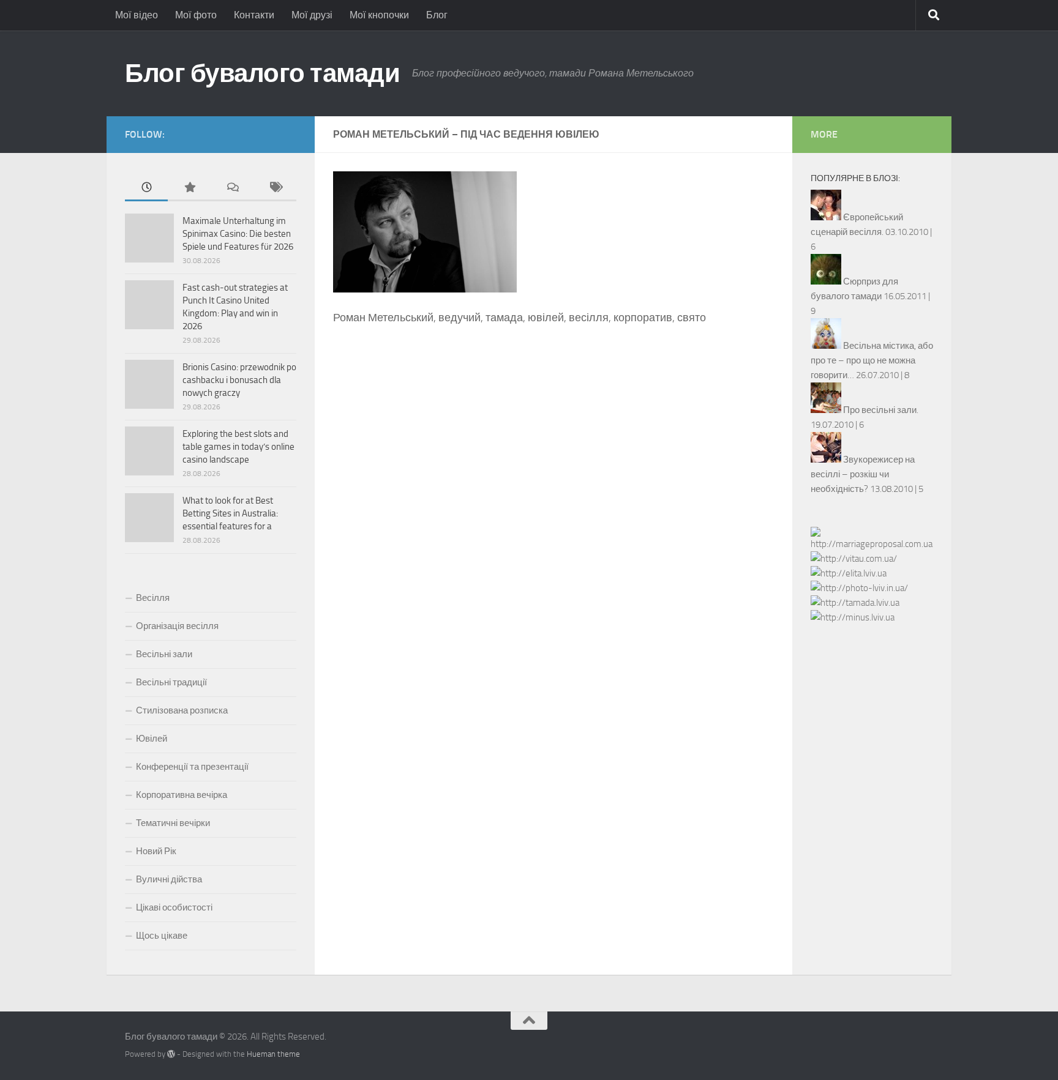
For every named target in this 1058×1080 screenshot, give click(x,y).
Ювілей (151, 738)
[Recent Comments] (232, 188)
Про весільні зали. (880, 409)
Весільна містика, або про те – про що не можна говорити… (872, 360)
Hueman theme (273, 1054)
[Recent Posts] (146, 188)
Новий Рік (156, 851)
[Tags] (274, 188)
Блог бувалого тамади (262, 73)
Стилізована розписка (182, 710)
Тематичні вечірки (173, 823)
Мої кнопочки (379, 15)
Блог (437, 15)
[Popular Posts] (189, 188)
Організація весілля (177, 625)
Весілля (153, 597)
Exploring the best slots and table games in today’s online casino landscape (238, 446)
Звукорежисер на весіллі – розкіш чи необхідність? (863, 474)
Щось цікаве (161, 935)
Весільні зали (164, 654)
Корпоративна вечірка (181, 794)
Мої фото (196, 15)
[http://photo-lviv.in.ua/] (859, 588)
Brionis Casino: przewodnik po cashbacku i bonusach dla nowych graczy (239, 380)
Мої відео (136, 15)
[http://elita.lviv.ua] (849, 573)
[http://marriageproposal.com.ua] (872, 543)
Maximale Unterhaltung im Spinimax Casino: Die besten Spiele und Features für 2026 (237, 233)
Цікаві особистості (174, 907)
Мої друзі (311, 15)
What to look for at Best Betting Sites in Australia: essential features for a (230, 513)
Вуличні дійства (169, 879)
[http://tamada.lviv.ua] (855, 602)
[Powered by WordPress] (171, 1054)
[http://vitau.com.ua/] (854, 558)
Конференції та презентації (192, 766)
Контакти (254, 15)
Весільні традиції (171, 682)
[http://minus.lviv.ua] (853, 617)
